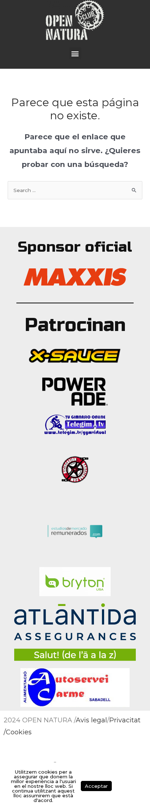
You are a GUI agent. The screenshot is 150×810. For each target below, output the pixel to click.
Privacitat (125, 720)
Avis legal (91, 720)
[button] (75, 53)
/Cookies (18, 732)
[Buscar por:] (75, 190)
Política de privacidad (128, 786)
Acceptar (96, 786)
